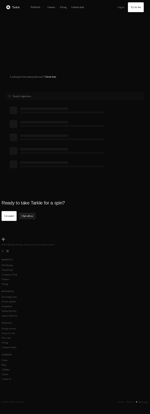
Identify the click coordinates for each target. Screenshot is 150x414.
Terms (121, 402)
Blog (4, 365)
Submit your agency (22, 70)
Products (35, 7)
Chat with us (27, 216)
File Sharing (7, 265)
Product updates (9, 301)
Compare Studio (9, 347)
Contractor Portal (9, 274)
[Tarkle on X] (3, 251)
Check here (50, 76)
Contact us (6, 379)
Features (51, 7)
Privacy (129, 402)
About (4, 360)
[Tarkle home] (3, 239)
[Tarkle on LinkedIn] (7, 251)
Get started (9, 216)
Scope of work (8, 333)
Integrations (7, 306)
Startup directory (9, 311)
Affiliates (6, 369)
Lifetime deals (77, 7)
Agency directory (9, 315)
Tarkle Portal (54, 60)
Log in (121, 7)
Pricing (63, 7)
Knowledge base (9, 297)
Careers (5, 374)
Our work (6, 338)
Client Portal (7, 270)
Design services (9, 328)
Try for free (136, 7)
